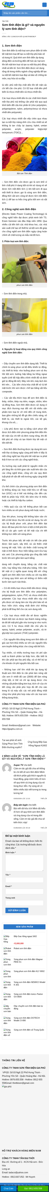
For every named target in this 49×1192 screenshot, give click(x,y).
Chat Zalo (8, 1188)
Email (8, 886)
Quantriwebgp (29, 36)
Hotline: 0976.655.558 (17, 715)
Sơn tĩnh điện (13, 45)
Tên (7, 875)
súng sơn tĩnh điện (36, 192)
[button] (44, 5)
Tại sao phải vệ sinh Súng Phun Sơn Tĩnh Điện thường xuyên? (12, 743)
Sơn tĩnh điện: (15, 352)
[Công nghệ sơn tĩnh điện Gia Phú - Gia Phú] (15, 5)
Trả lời (44, 798)
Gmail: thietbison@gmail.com (20, 1083)
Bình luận (10, 852)
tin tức (5, 21)
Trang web (10, 898)
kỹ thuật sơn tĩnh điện (18, 592)
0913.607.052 (17, 1177)
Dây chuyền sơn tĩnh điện (16, 363)
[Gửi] (43, 13)
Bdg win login (21, 805)
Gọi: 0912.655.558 (33, 1188)
